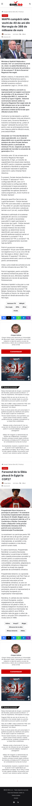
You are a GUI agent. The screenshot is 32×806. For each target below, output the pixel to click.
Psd (25, 307)
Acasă (5, 12)
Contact (16, 798)
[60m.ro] (16, 3)
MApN (22, 303)
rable (16, 311)
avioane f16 (12, 303)
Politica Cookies (16, 795)
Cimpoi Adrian (7, 34)
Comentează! (16, 352)
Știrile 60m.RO (13, 12)
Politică (21, 12)
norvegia (9, 307)
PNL (18, 307)
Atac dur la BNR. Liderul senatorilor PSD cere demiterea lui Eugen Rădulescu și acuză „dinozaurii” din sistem (15, 405)
